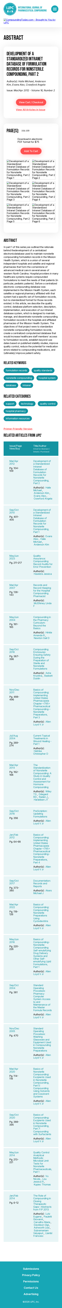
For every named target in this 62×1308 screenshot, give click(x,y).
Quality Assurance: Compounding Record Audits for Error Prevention (43, 561)
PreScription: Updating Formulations (40, 813)
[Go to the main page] (25, 9)
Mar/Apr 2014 (13, 766)
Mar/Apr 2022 (13, 906)
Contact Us (31, 1287)
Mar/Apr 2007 (13, 586)
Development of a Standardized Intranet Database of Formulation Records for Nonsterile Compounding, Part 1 (42, 521)
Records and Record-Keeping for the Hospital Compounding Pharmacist (42, 591)
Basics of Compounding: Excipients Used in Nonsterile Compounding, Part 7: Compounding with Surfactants (42, 1124)
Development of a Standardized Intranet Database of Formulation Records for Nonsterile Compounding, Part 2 (42, 472)
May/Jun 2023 (14, 557)
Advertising (31, 1294)
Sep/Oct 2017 (14, 882)
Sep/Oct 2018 (14, 651)
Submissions (31, 1268)
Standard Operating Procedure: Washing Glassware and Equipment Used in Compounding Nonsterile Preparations (42, 1039)
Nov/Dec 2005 (14, 1030)
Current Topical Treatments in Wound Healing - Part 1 (42, 739)
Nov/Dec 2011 (14, 691)
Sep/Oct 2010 (14, 511)
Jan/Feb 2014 (13, 1197)
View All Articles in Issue (30, 109)
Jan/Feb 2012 (13, 836)
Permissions (31, 1281)
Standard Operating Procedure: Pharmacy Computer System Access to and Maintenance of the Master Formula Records (42, 998)
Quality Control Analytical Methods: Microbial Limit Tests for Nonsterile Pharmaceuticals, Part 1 (42, 1162)
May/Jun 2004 (14, 618)
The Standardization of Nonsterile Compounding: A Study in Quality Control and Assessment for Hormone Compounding (42, 776)
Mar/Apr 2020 (13, 1070)
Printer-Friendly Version (18, 428)
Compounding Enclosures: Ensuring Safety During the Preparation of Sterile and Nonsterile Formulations (42, 659)
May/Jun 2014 (14, 1154)
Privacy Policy (31, 1275)
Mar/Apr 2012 (13, 462)
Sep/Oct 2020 (14, 1116)
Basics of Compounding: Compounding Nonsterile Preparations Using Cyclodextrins (41, 913)
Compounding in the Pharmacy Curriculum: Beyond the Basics (42, 623)
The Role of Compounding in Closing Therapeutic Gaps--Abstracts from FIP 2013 (42, 1202)
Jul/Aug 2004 (13, 737)
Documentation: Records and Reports (42, 883)
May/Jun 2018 (14, 940)
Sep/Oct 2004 (14, 986)
